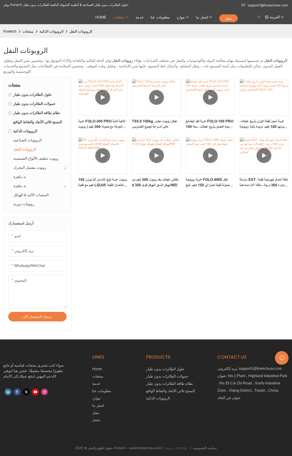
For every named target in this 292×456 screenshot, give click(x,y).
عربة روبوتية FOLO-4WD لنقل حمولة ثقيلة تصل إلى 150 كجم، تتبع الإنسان (207, 183)
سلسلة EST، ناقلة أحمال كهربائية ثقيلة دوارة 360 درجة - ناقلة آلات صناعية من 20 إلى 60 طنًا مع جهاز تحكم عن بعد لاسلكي (264, 183)
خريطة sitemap (176, 448)
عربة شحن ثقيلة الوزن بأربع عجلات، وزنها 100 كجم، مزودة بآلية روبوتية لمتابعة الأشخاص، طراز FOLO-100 (263, 124)
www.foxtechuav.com (145, 448)
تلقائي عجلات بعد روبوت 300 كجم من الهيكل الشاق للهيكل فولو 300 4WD (155, 182)
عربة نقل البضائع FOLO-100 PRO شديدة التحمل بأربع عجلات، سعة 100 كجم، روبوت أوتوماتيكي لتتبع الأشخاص (209, 124)
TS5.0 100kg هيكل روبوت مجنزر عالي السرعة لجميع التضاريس (154, 124)
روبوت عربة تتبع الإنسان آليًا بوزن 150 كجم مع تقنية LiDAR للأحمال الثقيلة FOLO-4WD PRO (102, 183)
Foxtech (9, 31)
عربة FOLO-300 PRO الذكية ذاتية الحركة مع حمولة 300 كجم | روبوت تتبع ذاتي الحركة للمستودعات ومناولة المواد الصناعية (101, 124)
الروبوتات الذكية (51, 31)
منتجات (28, 31)
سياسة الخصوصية (204, 448)
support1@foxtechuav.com (268, 5)
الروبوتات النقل (80, 31)
